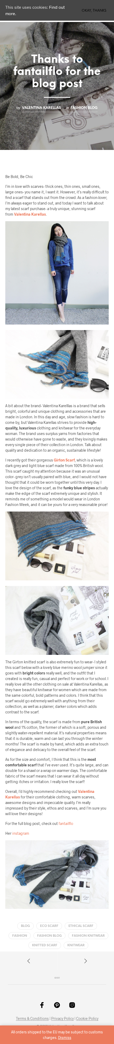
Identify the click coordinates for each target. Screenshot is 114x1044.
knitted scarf (44, 945)
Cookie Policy (87, 1018)
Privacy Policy (62, 1018)
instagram (20, 833)
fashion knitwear (88, 936)
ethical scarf (80, 926)
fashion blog (84, 108)
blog (25, 926)
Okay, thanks (94, 10)
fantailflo (66, 823)
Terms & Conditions (32, 1018)
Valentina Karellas (41, 108)
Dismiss (64, 1037)
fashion (19, 936)
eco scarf (49, 926)
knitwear (76, 945)
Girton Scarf (64, 460)
